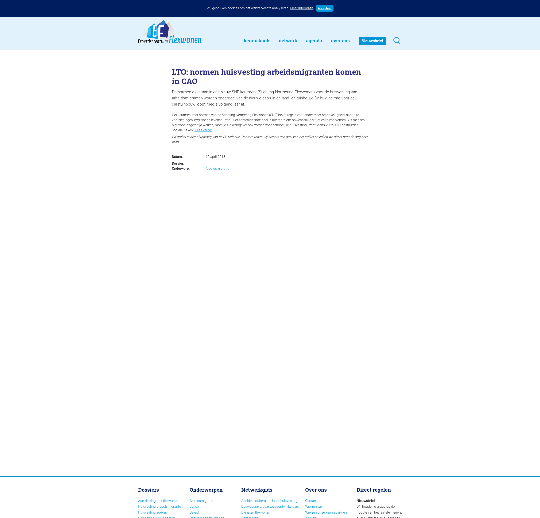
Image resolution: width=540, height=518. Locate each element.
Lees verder (203, 130)
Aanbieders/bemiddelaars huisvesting (269, 501)
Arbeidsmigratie (217, 169)
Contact (311, 501)
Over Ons (340, 40)
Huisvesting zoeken (152, 512)
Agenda (314, 40)
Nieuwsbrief (372, 40)
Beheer (195, 506)
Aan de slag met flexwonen (158, 501)
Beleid (194, 512)
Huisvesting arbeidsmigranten (160, 506)
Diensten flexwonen (255, 512)
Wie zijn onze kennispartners (326, 512)
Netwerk (288, 40)
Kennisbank (257, 40)
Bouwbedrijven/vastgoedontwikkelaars (270, 506)
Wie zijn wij (313, 506)
